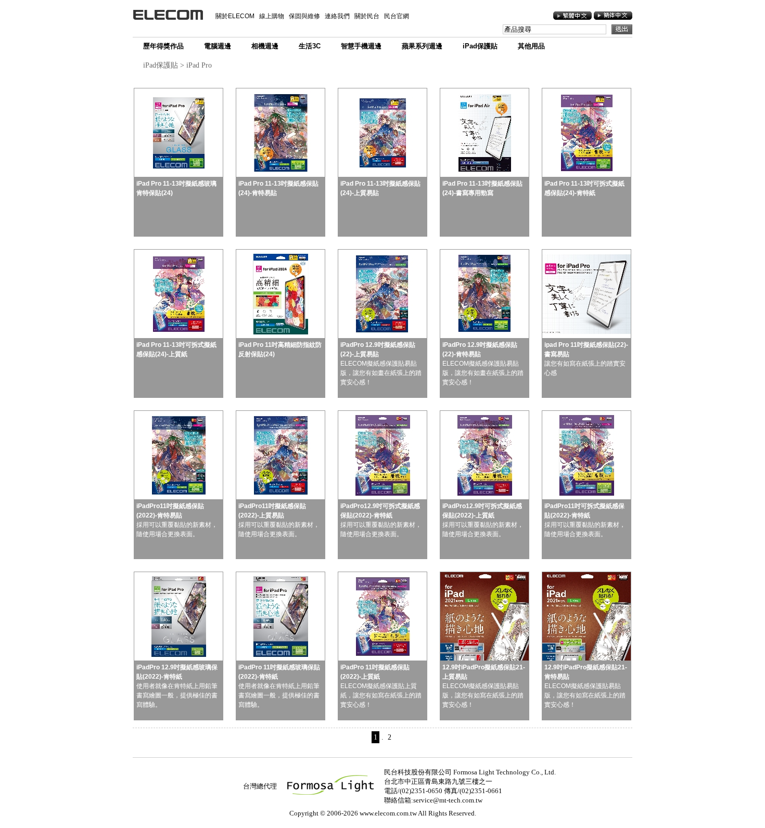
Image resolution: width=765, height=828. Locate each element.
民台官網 (396, 16)
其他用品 (531, 46)
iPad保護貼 (480, 46)
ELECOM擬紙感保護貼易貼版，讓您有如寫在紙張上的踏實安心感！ (483, 686)
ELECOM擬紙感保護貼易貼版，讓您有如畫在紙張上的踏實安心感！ (381, 363)
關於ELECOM (234, 16)
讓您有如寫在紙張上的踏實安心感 (586, 359)
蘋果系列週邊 (422, 46)
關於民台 (366, 16)
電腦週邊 (217, 46)
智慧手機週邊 (361, 46)
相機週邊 (264, 46)
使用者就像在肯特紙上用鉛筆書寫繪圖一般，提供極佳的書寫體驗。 (177, 686)
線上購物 (271, 16)
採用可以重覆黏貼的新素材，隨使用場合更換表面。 (177, 520)
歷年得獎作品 (163, 46)
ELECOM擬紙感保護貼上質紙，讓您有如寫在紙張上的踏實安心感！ (381, 686)
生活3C (310, 46)
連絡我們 (337, 16)
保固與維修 (304, 16)
